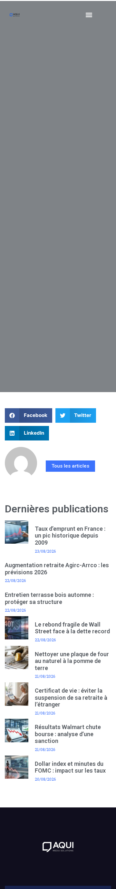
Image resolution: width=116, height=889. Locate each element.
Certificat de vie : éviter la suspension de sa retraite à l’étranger (71, 697)
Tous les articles (70, 466)
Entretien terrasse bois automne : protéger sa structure (49, 598)
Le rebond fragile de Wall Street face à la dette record (72, 628)
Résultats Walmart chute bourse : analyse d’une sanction (68, 734)
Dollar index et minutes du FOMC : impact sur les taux (70, 767)
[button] (89, 15)
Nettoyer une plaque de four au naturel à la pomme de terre (72, 661)
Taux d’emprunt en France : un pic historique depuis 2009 (70, 535)
